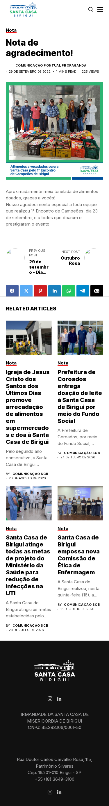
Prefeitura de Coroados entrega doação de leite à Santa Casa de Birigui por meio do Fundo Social (80, 396)
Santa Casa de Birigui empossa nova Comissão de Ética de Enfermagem (79, 555)
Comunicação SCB (30, 474)
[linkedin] (59, 699)
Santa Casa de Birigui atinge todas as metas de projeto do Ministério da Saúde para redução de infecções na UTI (28, 565)
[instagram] (50, 698)
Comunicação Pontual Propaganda (50, 65)
